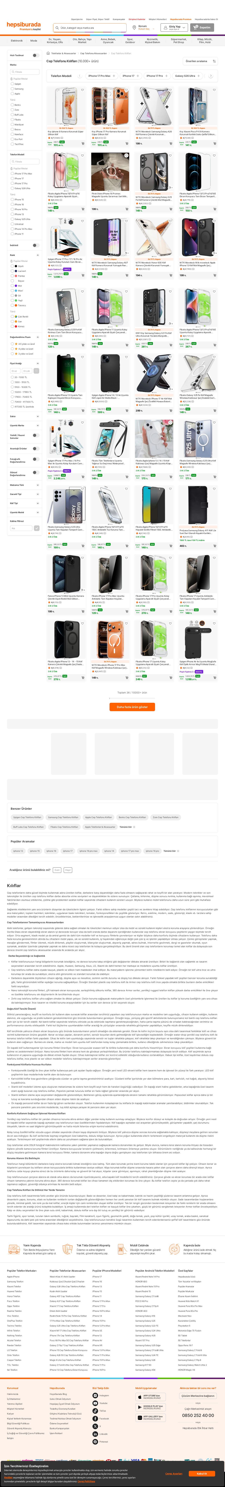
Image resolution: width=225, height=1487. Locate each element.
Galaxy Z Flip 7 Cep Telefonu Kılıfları (66, 1345)
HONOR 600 (141, 1281)
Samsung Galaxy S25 (145, 1320)
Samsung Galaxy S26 (145, 1360)
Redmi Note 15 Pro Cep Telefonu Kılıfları (68, 1316)
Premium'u (26, 29)
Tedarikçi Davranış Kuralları (62, 1408)
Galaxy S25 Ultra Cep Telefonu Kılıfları (67, 1325)
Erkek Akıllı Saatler (58, 1311)
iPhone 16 (19, 204)
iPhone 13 (19, 214)
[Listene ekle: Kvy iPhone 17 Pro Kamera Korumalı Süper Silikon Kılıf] (126, 90)
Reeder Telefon (14, 1345)
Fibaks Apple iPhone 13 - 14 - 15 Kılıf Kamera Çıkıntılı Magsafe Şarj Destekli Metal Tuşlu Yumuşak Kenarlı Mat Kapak (66, 663)
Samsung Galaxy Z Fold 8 (190, 1350)
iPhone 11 (19, 233)
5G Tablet (182, 1335)
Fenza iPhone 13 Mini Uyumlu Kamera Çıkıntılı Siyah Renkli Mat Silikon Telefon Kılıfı (66, 597)
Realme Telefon (14, 1311)
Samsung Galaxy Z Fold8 (147, 1296)
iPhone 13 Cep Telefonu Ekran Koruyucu (69, 1370)
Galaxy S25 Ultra (22, 219)
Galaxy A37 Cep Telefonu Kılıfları (65, 1301)
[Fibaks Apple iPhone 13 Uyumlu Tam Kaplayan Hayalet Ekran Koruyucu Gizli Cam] (66, 373)
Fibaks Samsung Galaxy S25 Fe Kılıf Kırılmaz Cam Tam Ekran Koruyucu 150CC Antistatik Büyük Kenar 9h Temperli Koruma (65, 331)
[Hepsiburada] (24, 25)
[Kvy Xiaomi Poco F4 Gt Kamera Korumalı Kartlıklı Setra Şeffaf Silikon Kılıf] (198, 106)
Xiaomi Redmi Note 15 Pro (147, 1286)
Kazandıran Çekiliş (187, 1320)
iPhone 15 (19, 199)
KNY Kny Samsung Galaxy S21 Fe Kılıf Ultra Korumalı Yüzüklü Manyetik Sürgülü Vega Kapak (154, 334)
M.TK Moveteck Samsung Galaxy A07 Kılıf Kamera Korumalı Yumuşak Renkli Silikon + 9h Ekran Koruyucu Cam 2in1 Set (110, 264)
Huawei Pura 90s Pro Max (190, 1306)
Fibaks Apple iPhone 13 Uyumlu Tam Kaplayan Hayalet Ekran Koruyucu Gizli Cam (65, 396)
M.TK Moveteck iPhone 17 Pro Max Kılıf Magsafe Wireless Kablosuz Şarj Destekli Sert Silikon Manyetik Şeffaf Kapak (109, 666)
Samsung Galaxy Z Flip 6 (146, 1306)
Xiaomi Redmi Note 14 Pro (147, 1276)
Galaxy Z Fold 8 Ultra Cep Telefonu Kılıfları (69, 1365)
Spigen (18, 83)
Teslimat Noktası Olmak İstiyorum (65, 1418)
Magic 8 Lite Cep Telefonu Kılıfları (65, 1360)
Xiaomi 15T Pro (142, 1340)
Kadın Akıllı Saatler (58, 1291)
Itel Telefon (12, 1370)
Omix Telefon (13, 1355)
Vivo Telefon (13, 1316)
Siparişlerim (77, 19)
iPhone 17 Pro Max (23, 173)
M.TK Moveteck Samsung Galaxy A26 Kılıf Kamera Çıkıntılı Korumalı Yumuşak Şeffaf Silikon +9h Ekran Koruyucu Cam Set (154, 133)
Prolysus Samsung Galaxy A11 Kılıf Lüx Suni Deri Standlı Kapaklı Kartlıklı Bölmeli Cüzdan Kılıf (198, 532)
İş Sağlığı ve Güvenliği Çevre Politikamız (25, 1433)
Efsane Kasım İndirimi (188, 1296)
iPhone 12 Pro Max (101, 1325)
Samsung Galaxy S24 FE (146, 1355)
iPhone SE (97, 1330)
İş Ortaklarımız (13, 1399)
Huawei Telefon (14, 1291)
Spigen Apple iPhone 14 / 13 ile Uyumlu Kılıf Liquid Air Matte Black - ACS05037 (110, 396)
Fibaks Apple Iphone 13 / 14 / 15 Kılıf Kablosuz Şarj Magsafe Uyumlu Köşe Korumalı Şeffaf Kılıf (153, 462)
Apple (17, 93)
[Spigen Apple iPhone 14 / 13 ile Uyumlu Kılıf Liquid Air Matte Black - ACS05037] (110, 373)
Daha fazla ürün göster (132, 707)
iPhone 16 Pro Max (101, 1311)
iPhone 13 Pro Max (101, 1350)
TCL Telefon (13, 1365)
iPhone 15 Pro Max (101, 1360)
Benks (17, 104)
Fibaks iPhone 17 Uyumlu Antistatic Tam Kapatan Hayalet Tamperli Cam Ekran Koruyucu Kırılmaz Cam (197, 597)
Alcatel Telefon (14, 1340)
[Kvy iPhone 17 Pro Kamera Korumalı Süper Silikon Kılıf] (110, 106)
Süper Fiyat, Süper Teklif (97, 19)
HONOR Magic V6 (186, 1370)
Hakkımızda (12, 1394)
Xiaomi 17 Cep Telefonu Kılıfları (64, 1306)
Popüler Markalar (186, 1291)
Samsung (19, 88)
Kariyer (10, 1413)
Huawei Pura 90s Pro (188, 1311)
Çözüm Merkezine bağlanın (198, 1395)
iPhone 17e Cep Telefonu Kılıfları (65, 1335)
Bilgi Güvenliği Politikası (18, 1423)
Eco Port (18, 139)
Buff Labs (19, 114)
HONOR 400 (141, 1311)
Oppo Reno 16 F (185, 1345)
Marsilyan (19, 124)
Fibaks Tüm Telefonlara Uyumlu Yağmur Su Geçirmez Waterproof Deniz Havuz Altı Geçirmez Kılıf (107, 462)
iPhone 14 (97, 1316)
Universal (19, 224)
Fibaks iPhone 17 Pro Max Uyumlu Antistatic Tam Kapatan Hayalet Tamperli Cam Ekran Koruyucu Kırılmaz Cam (108, 597)
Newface (19, 134)
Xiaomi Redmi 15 (143, 1291)
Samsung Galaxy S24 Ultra (147, 1330)
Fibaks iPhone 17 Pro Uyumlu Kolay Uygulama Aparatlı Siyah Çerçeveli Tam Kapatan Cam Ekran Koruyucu (152, 597)
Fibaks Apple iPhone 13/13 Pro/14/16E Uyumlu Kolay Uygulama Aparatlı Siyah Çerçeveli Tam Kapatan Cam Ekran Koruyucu (198, 331)
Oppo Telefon (13, 1306)
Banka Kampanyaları (59, 1428)
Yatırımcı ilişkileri (14, 1404)
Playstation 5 (184, 1325)
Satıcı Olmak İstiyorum (60, 1399)
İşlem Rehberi (56, 1433)
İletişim (10, 1438)
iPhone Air (97, 1340)
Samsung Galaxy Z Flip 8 (189, 1360)
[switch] (36, 55)
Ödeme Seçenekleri (59, 1423)
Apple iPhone (13, 1276)
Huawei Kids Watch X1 (188, 1301)
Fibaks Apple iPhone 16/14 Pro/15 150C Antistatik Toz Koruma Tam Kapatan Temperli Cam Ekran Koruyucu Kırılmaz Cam (107, 528)
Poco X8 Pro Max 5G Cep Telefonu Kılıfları (69, 1340)
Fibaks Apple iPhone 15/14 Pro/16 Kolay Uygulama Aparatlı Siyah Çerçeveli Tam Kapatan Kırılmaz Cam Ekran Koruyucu (65, 195)
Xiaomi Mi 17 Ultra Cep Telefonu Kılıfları (68, 1330)
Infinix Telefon (13, 1330)
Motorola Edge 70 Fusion (189, 1330)
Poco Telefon (13, 1301)
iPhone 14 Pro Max (23, 228)
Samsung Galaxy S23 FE (146, 1325)
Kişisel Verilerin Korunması (19, 1418)
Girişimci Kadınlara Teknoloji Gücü (66, 1413)
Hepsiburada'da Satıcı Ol (206, 19)
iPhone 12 (97, 1335)
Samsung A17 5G (143, 1365)
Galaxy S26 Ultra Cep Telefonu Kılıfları (67, 1286)
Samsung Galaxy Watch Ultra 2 (192, 1365)
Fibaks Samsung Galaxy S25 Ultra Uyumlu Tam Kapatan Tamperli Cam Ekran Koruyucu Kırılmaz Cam (65, 528)
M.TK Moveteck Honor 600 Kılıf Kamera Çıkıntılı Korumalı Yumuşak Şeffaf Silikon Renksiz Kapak (152, 264)
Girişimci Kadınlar (137, 19)
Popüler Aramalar (186, 1286)
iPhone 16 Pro (21, 209)
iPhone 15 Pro (98, 1320)
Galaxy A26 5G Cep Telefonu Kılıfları (66, 1355)
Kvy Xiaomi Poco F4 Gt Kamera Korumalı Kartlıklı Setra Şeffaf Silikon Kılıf (197, 133)
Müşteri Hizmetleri (158, 19)
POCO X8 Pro (141, 1301)
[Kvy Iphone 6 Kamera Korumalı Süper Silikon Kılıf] (66, 106)
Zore (17, 109)
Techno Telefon (14, 1325)
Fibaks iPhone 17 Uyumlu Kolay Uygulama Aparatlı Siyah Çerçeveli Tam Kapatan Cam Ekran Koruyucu (152, 663)
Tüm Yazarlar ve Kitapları (189, 1281)
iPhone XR (97, 1345)
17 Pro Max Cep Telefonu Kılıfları (65, 1320)
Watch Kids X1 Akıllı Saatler (62, 1276)
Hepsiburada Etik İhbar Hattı (198, 1428)
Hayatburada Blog (58, 1394)
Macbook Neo (184, 1316)
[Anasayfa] (48, 53)
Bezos (17, 129)
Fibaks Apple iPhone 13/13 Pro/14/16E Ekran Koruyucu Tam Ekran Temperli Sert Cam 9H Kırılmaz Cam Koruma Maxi (198, 195)
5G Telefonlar (184, 1340)
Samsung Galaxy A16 (145, 1316)
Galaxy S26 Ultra (22, 188)
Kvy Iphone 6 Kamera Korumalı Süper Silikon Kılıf (65, 133)
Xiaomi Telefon (14, 1286)
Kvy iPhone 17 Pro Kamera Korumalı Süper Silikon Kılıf (109, 133)
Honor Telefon (13, 1296)
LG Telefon (12, 1350)
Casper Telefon (14, 1360)
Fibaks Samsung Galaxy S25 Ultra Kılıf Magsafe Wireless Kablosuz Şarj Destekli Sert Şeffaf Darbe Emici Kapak (198, 462)
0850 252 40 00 (198, 1415)
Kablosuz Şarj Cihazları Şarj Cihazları (67, 1281)
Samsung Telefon (15, 1281)
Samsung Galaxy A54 (145, 1370)
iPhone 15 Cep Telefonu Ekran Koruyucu (68, 1350)
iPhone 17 (19, 178)
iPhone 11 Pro (98, 1365)
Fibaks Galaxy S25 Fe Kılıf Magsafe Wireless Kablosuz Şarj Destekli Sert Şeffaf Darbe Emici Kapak (197, 396)
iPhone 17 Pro (21, 183)
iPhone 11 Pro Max (101, 1355)
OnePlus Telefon (14, 1320)
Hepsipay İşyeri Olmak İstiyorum (65, 1404)
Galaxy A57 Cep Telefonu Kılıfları (65, 1296)
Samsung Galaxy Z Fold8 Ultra (149, 1350)
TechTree (19, 144)
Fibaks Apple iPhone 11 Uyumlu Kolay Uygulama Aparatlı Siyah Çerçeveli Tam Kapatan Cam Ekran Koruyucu (109, 331)
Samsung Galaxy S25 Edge (147, 1345)
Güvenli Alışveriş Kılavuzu (19, 1428)
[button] (36, 371)
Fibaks (18, 119)
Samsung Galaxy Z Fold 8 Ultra (192, 1355)
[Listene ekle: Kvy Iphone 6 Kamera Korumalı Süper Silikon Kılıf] (82, 90)
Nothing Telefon (14, 1335)
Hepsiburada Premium (180, 19)
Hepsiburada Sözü (186, 1276)
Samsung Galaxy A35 (145, 1335)
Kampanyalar (119, 19)
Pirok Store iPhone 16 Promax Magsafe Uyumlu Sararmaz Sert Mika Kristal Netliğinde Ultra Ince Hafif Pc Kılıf (110, 195)
